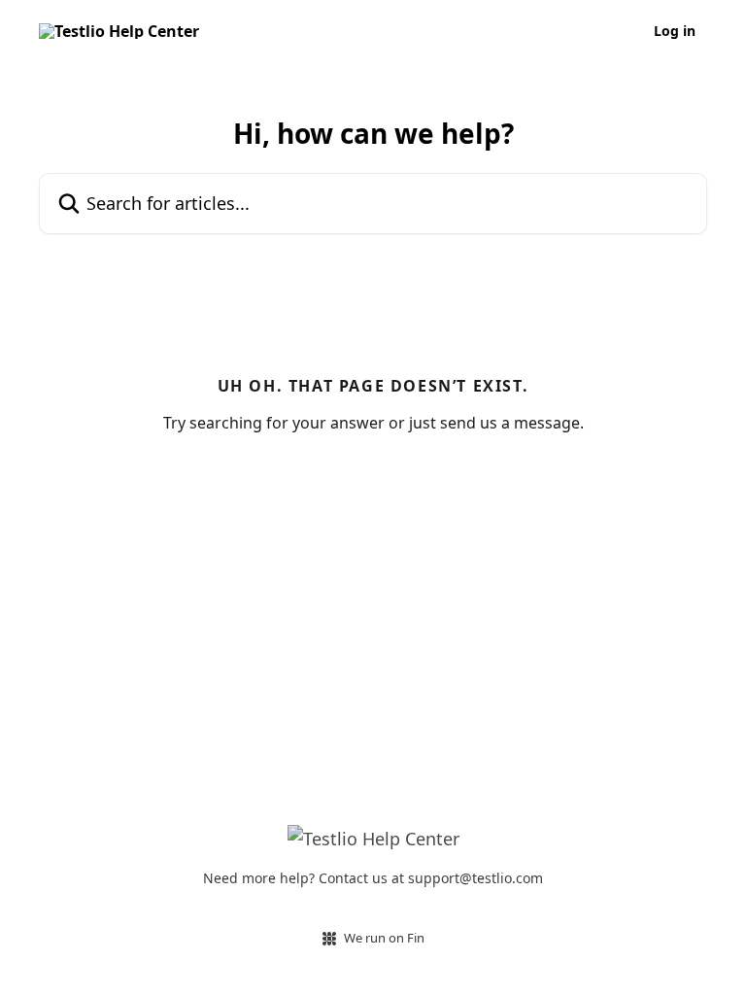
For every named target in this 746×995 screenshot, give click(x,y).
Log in (674, 31)
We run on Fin (384, 937)
